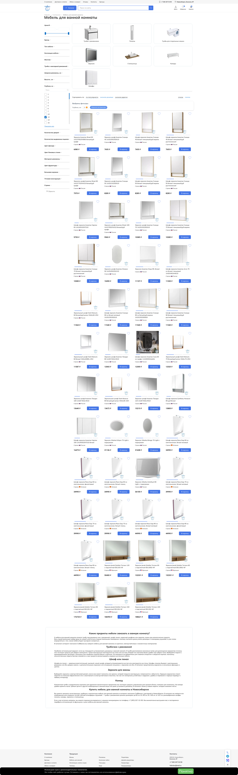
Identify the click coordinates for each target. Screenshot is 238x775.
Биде (100, 766)
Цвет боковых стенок (52, 152)
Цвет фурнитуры (50, 165)
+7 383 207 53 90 (176, 762)
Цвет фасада (49, 146)
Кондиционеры (126, 766)
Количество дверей (51, 132)
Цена (47, 25)
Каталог (71, 8)
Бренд (46, 40)
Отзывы (85, 2)
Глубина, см (48, 86)
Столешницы (132, 64)
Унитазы (72, 766)
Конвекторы (125, 763)
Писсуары (102, 763)
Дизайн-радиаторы (127, 760)
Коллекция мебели (51, 53)
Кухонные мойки (104, 760)
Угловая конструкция (52, 179)
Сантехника (56, 15)
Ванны (71, 757)
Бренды (101, 2)
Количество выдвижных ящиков (56, 139)
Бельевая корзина (51, 172)
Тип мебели (48, 46)
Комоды (173, 64)
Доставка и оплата (61, 2)
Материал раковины (52, 159)
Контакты (94, 2)
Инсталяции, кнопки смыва (77, 763)
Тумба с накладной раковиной (55, 66)
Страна (47, 185)
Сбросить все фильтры (98, 107)
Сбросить (51, 191)
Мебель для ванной (75, 760)
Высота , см (48, 79)
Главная (47, 15)
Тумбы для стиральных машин (173, 41)
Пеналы (132, 41)
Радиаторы (125, 757)
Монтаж (47, 60)
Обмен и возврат (75, 2)
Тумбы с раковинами (91, 41)
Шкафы (91, 86)
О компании (48, 2)
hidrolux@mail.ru (175, 765)
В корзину (93, 149)
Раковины (102, 757)
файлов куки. (120, 772)
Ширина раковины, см (52, 73)
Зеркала (91, 64)
